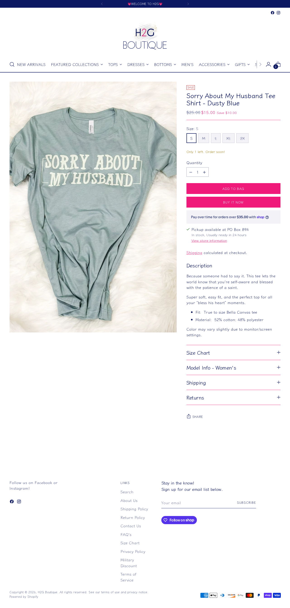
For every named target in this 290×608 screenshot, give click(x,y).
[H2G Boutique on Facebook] (273, 13)
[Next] (188, 4)
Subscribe (246, 502)
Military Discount (129, 562)
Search (127, 491)
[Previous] (102, 4)
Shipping (194, 252)
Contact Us (131, 525)
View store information (209, 240)
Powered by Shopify (24, 596)
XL (228, 138)
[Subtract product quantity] (191, 172)
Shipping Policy (134, 508)
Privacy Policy (133, 551)
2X (242, 138)
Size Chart (130, 542)
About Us (129, 500)
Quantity (194, 162)
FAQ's (126, 534)
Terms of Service (128, 577)
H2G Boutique (47, 592)
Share (197, 416)
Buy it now (233, 202)
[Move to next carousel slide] (276, 455)
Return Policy (133, 517)
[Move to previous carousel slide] (266, 455)
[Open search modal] (12, 64)
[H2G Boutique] (145, 36)
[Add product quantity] (204, 172)
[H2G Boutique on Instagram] (278, 13)
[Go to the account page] (268, 64)
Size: (192, 128)
